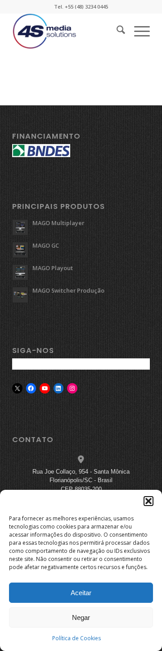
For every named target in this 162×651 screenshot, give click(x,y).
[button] (148, 501)
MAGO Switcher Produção (68, 290)
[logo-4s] (67, 31)
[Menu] (137, 31)
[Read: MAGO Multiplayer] (20, 227)
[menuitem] (116, 31)
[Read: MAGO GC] (20, 250)
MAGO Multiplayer (58, 223)
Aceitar (81, 593)
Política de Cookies (76, 638)
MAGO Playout (52, 268)
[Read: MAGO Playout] (20, 272)
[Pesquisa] (116, 31)
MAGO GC (45, 245)
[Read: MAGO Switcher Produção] (20, 295)
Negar (81, 617)
